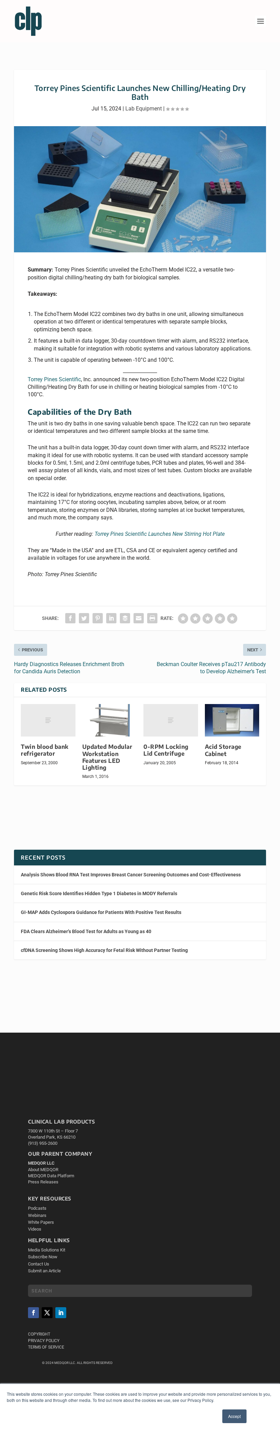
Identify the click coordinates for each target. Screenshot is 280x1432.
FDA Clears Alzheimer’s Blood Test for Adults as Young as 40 (86, 931)
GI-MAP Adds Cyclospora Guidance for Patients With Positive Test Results (101, 912)
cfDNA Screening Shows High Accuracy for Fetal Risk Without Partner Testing (104, 950)
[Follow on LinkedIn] (60, 1312)
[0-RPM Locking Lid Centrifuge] (170, 720)
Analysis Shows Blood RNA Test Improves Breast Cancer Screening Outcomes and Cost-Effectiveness (131, 874)
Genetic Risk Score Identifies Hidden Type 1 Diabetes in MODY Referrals (99, 893)
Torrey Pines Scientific (54, 379)
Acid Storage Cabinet (223, 750)
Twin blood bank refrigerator (45, 750)
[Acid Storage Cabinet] (232, 720)
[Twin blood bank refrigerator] (48, 720)
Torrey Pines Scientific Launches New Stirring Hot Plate (160, 534)
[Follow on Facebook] (33, 1312)
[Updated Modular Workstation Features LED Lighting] (109, 720)
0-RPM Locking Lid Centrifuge (165, 750)
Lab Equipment (143, 108)
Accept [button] (234, 1416)
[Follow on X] (47, 1312)
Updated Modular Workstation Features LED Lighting (107, 757)
